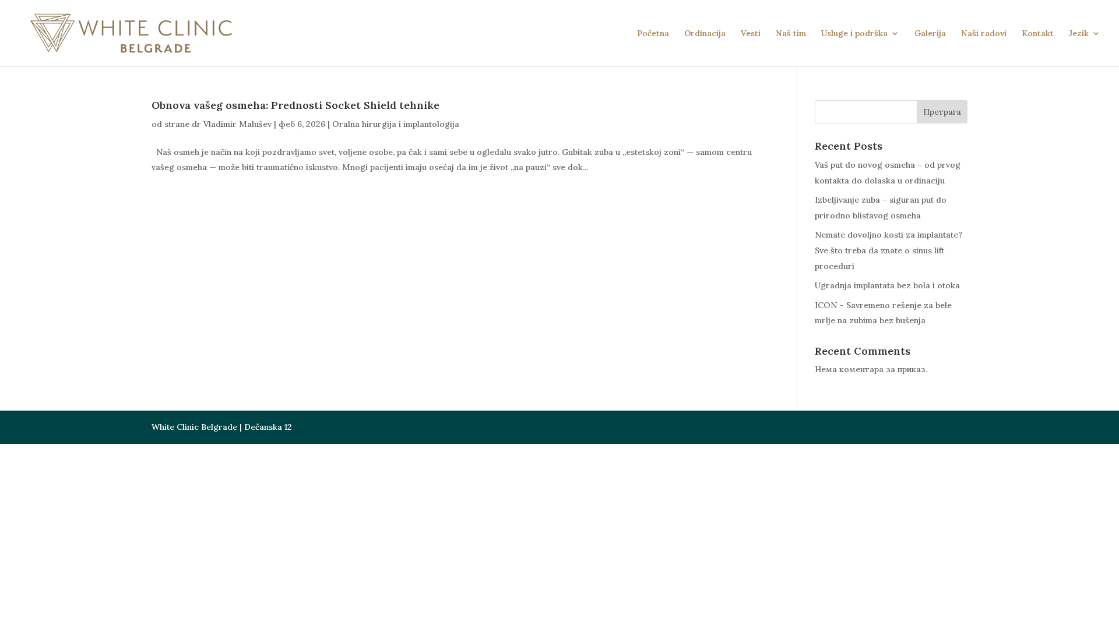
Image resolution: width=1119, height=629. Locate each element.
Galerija (930, 33)
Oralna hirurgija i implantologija (395, 124)
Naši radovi (984, 33)
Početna (653, 33)
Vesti (751, 33)
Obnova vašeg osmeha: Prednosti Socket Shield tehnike (295, 105)
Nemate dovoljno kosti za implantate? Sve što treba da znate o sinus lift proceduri (888, 250)
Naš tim (791, 33)
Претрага (942, 112)
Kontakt (1038, 33)
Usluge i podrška (854, 33)
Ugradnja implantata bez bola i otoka (887, 285)
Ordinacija (705, 33)
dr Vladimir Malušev (232, 124)
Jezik (1079, 33)
